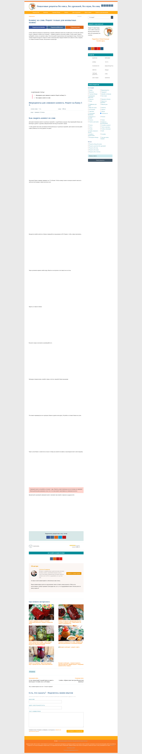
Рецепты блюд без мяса (95, 144)
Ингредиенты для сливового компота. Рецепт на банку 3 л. (51, 95)
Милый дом (104, 104)
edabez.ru (112, 745)
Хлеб (102, 131)
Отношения (92, 109)
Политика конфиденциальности (71, 750)
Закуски (91, 99)
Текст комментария (35, 711)
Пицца (103, 111)
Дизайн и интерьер (106, 94)
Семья (103, 120)
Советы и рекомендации (101, 12)
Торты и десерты (105, 127)
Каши (90, 101)
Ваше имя (32, 699)
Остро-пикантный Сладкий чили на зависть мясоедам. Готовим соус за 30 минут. (41, 681)
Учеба (90, 129)
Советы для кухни (94, 122)
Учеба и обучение (106, 129)
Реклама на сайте (71, 747)
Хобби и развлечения (91, 134)
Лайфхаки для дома (92, 105)
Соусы (91, 125)
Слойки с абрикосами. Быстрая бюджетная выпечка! (71, 681)
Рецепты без (36, 12)
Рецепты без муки (94, 150)
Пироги (103, 109)
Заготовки (104, 96)
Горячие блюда (56, 12)
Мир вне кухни (93, 107)
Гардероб (103, 92)
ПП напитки (32, 671)
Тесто (90, 127)
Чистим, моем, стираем (104, 138)
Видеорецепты (105, 90)
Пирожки (91, 111)
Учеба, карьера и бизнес (93, 131)
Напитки (103, 107)
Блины (91, 90)
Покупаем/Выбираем (91, 114)
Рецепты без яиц (93, 148)
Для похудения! (76, 12)
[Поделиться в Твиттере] (60, 537)
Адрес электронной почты (37, 705)
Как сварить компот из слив (43, 98)
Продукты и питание (91, 117)
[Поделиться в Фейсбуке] (48, 537)
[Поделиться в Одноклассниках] (56, 537)
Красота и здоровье (103, 101)
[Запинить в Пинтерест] (64, 537)
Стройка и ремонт (106, 125)
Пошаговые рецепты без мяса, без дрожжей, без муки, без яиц (73, 741)
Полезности (32, 16)
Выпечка (45, 12)
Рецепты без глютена (94, 151)
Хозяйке (103, 134)
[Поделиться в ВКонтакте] (52, 537)
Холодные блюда (93, 137)
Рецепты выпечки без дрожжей (97, 146)
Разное (103, 116)
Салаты (66, 12)
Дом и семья (88, 12)
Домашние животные (91, 96)
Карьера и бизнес (106, 99)
